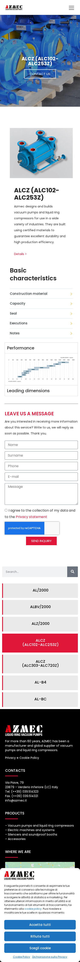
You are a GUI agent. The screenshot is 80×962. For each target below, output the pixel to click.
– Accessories (15, 839)
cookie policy (33, 909)
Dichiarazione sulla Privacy (49, 957)
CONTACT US (40, 74)
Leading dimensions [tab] (28, 391)
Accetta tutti (40, 924)
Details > (20, 254)
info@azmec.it (16, 800)
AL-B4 (40, 682)
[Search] (72, 571)
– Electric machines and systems (30, 830)
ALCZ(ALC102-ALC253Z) (40, 642)
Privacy (10, 758)
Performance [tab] (20, 348)
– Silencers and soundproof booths (31, 834)
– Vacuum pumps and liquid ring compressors (39, 825)
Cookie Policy (21, 957)
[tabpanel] (41, 369)
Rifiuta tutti (40, 936)
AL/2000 (40, 590)
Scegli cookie (40, 948)
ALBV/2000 (40, 606)
